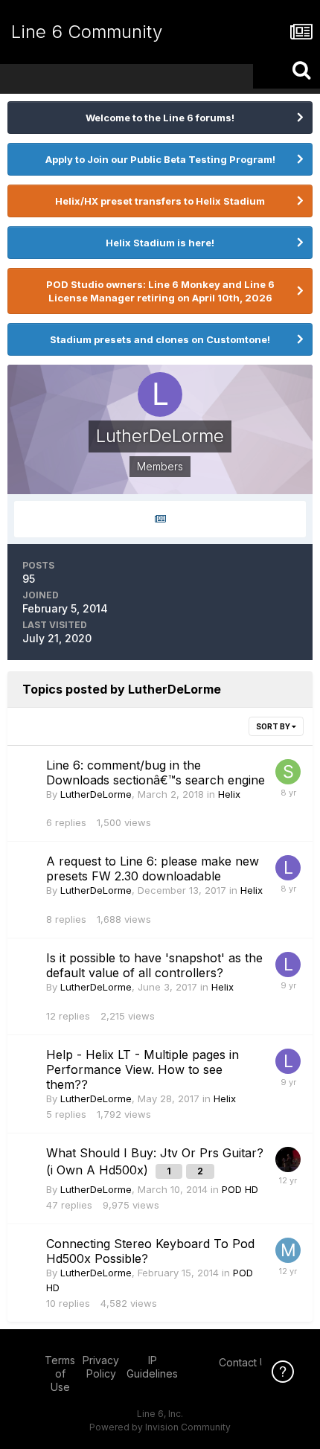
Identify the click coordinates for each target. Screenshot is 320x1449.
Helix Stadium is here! (160, 243)
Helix (229, 794)
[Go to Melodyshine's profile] (288, 1250)
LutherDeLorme (96, 794)
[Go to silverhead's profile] (288, 771)
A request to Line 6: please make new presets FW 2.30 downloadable (152, 868)
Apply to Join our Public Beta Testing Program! (160, 159)
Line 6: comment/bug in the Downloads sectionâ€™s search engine (155, 772)
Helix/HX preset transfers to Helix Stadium (160, 201)
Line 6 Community (86, 31)
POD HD (240, 1189)
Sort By (274, 726)
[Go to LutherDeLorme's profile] (288, 867)
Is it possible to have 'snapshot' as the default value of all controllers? (154, 965)
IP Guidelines (152, 1367)
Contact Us (245, 1362)
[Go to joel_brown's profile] (288, 1159)
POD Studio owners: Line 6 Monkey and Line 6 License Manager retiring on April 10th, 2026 (160, 291)
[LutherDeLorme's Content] (160, 519)
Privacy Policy (101, 1367)
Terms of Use (60, 1373)
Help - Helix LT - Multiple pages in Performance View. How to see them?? (142, 1069)
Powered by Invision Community (160, 1427)
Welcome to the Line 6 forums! (160, 118)
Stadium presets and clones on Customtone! (160, 339)
